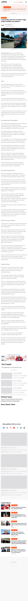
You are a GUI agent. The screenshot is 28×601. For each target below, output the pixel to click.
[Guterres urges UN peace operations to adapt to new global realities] (5, 531)
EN (17, 2)
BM (14, 2)
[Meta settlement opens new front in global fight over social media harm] (5, 514)
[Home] (4, 2)
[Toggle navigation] (26, 2)
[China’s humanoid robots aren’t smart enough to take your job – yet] (5, 523)
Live (22, 2)
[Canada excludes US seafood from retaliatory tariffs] (5, 507)
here (19, 355)
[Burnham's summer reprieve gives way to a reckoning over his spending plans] (5, 549)
